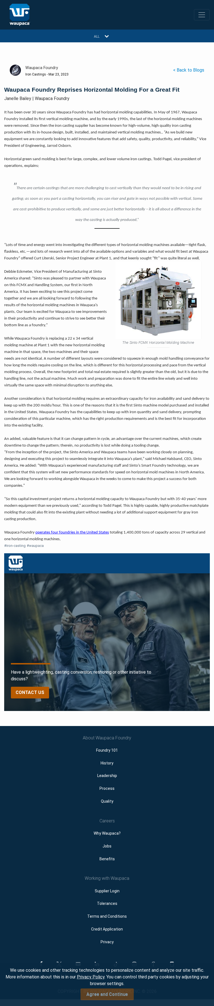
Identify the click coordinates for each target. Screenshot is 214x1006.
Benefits (107, 859)
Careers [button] (107, 821)
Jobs (107, 846)
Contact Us (30, 692)
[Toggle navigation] (202, 14)
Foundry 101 (107, 750)
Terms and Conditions (107, 916)
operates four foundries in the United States (72, 532)
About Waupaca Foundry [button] (107, 738)
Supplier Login (107, 891)
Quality (107, 801)
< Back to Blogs (188, 70)
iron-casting (15, 546)
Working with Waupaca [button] (107, 878)
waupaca (35, 546)
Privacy (107, 942)
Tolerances (107, 903)
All (96, 36)
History (107, 763)
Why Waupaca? (107, 833)
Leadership (107, 775)
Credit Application (107, 929)
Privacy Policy (90, 977)
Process (107, 788)
